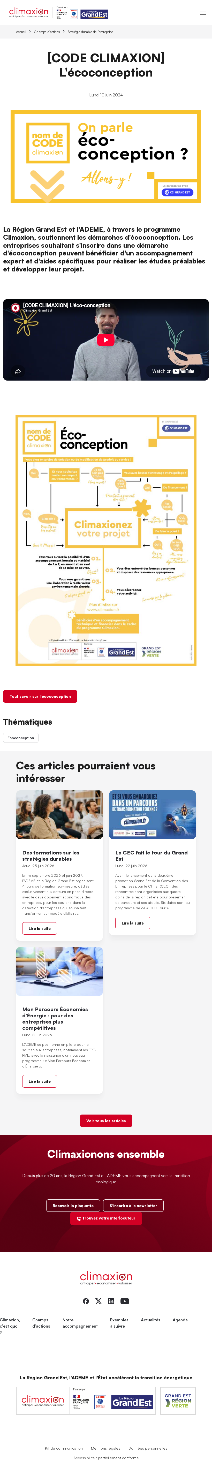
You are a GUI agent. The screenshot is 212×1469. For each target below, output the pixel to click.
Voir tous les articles (106, 1120)
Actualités (150, 1319)
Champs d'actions (47, 32)
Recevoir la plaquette (73, 1205)
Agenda (180, 1319)
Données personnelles (147, 1448)
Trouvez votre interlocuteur (108, 1218)
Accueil (21, 32)
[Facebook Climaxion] (86, 1300)
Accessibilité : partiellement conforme (106, 1457)
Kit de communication (64, 1448)
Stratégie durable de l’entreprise (90, 32)
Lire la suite (40, 928)
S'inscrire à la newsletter (133, 1205)
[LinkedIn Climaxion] (111, 1300)
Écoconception (20, 738)
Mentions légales (105, 1448)
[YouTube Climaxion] (124, 1300)
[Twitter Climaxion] (98, 1300)
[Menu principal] (203, 12)
